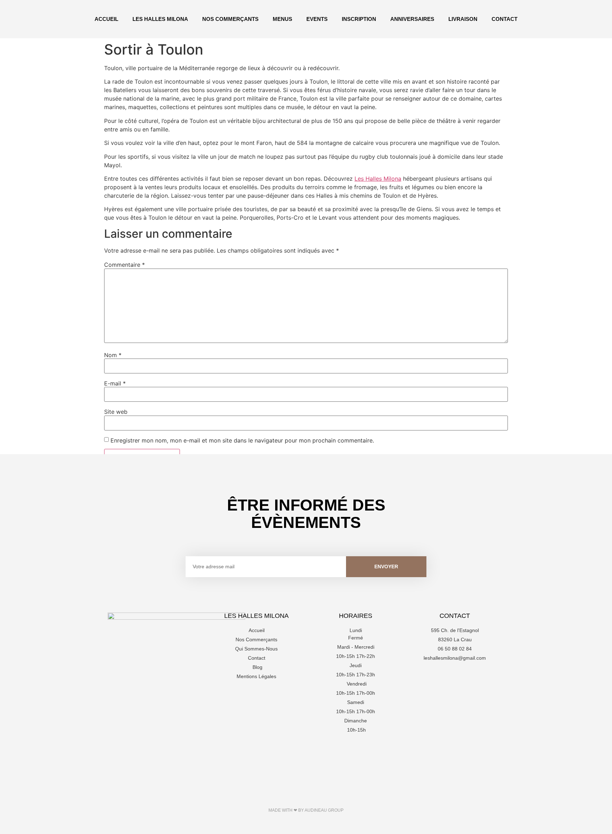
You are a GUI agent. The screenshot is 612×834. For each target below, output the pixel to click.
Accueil (106, 19)
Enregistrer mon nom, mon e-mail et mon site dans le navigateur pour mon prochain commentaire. (242, 440)
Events (317, 19)
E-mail (115, 383)
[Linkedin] (474, 678)
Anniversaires (412, 19)
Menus (282, 19)
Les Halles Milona (160, 19)
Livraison (462, 19)
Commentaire (124, 264)
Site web (116, 412)
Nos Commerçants (230, 19)
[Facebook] (435, 678)
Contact (504, 19)
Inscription (359, 19)
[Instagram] (455, 678)
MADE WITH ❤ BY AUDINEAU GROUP (306, 810)
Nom (112, 355)
